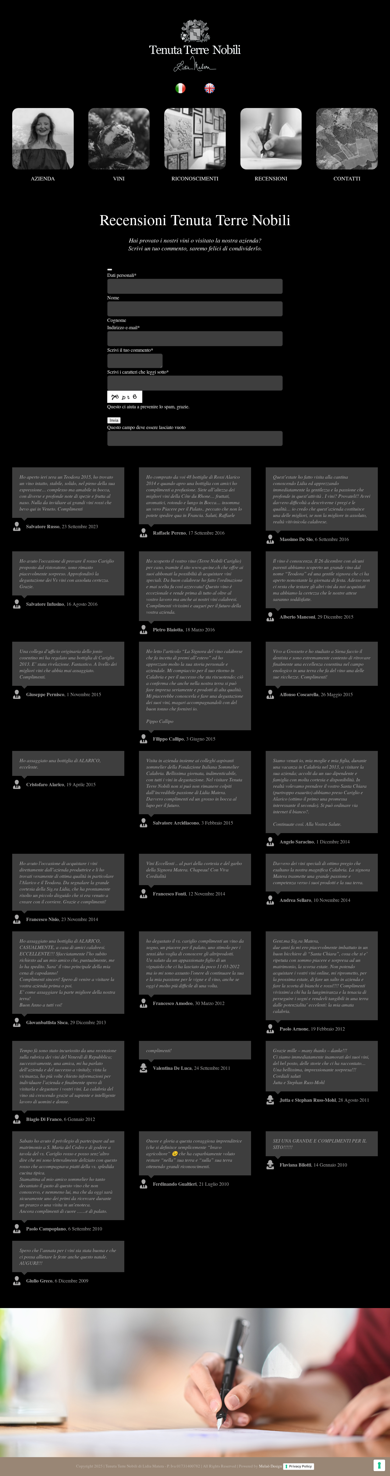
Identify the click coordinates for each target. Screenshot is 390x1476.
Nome (113, 297)
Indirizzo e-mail (123, 327)
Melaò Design (270, 1466)
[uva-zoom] (119, 110)
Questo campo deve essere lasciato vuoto (146, 427)
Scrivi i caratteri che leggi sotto (138, 371)
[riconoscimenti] (195, 110)
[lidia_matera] (43, 110)
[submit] (109, 269)
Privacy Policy (300, 1466)
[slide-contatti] (347, 110)
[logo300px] (195, 20)
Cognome (116, 320)
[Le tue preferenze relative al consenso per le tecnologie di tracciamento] (379, 1465)
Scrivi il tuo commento (130, 350)
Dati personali (121, 275)
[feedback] (271, 110)
